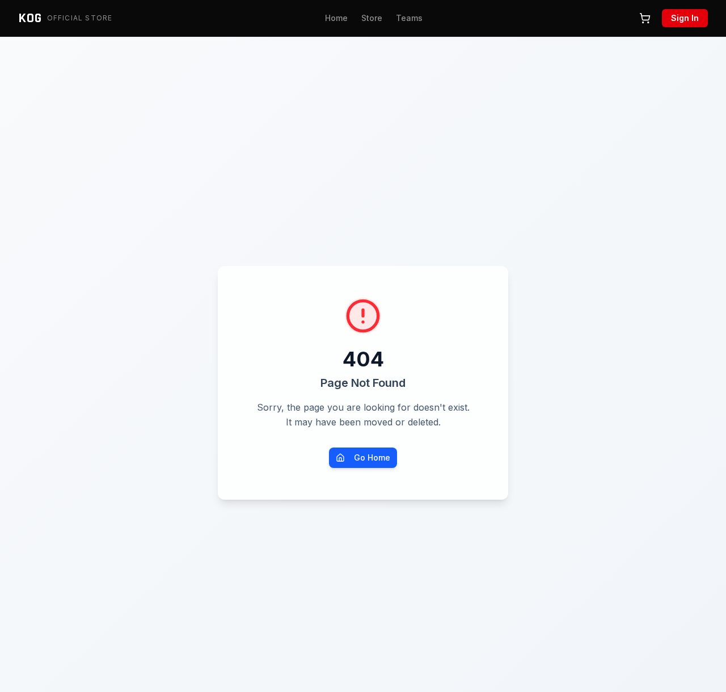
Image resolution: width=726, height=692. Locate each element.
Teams (409, 18)
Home (336, 18)
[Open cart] (645, 18)
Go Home (372, 457)
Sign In (685, 18)
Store (371, 18)
